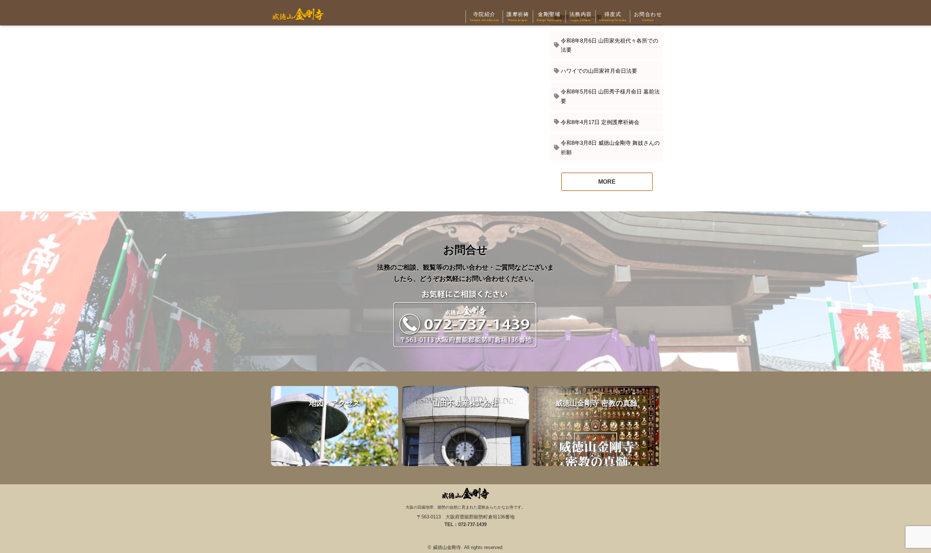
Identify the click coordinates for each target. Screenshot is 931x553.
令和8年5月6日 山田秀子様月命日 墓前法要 (610, 96)
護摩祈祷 (518, 16)
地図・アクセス (334, 426)
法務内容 (581, 16)
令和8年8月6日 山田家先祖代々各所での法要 (609, 45)
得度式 (612, 16)
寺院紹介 (484, 16)
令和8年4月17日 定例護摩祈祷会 (600, 122)
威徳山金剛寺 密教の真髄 (596, 426)
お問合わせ (648, 16)
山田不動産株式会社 (465, 426)
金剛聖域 (549, 16)
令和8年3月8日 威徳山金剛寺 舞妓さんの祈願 (610, 147)
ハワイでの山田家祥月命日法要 (599, 71)
